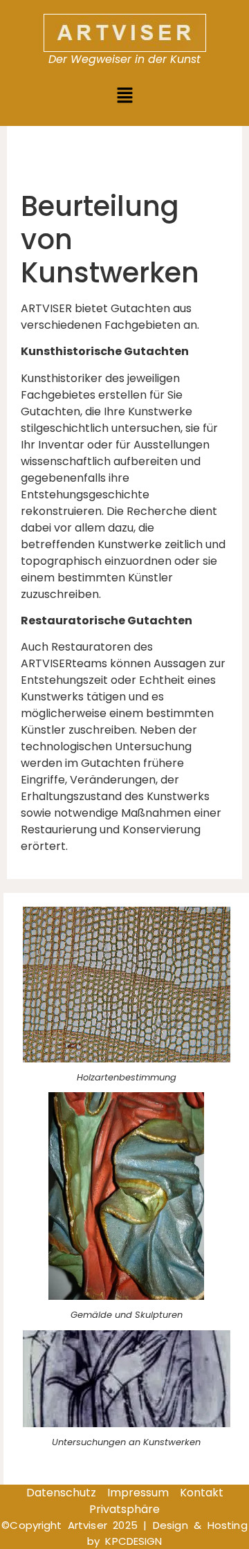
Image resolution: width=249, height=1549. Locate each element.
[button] (124, 96)
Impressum (138, 1493)
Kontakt (201, 1493)
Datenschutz (61, 1493)
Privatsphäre (124, 1509)
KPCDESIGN (133, 1541)
